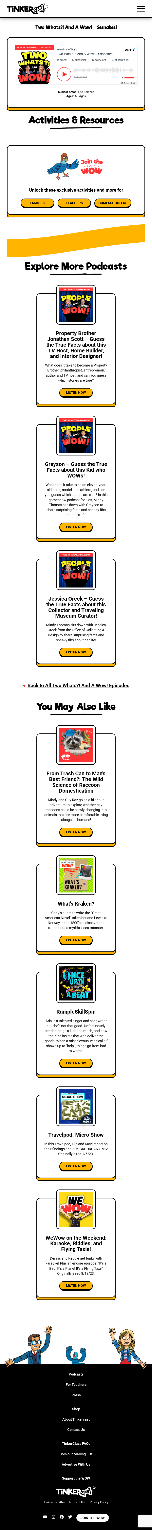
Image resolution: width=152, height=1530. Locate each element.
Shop (76, 1409)
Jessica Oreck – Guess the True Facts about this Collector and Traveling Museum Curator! (76, 607)
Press (76, 1395)
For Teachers (76, 1384)
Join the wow (93, 1518)
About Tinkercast (76, 1419)
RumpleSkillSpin (76, 1012)
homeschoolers (112, 203)
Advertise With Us (76, 1464)
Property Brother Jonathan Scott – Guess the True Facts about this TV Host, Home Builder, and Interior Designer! (76, 345)
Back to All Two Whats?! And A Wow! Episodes (78, 685)
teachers (74, 203)
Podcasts (76, 1374)
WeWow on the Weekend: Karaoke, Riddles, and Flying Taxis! (76, 1244)
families (37, 203)
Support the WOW (76, 1478)
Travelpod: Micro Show (76, 1135)
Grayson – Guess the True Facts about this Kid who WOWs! (76, 470)
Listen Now (76, 393)
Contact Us (76, 1430)
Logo (28, 8)
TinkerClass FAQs (76, 1443)
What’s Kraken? (76, 904)
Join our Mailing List (76, 1454)
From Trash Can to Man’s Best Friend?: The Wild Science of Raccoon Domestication (76, 782)
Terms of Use (77, 1502)
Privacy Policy (99, 1502)
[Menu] (141, 9)
